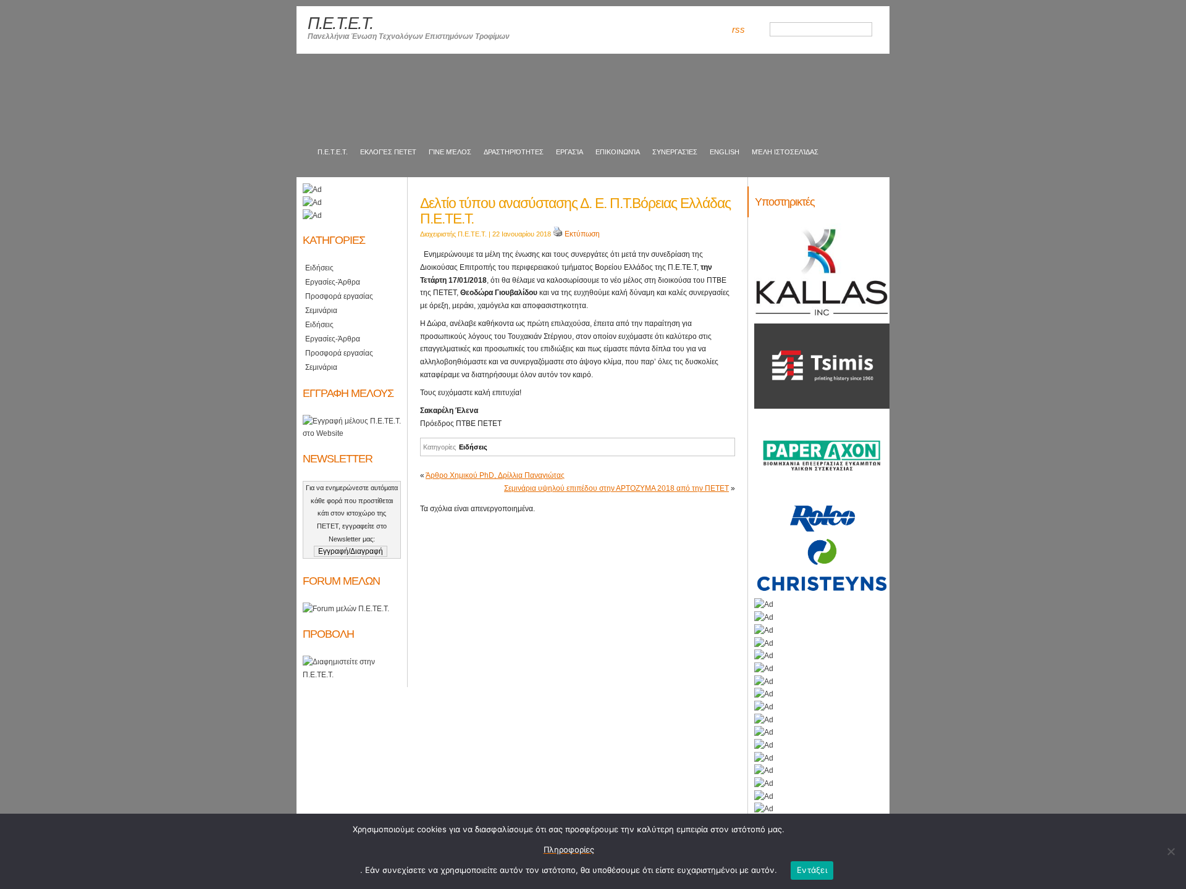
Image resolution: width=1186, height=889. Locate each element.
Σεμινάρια (321, 310)
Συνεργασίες (674, 152)
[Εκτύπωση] (558, 234)
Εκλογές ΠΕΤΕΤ (388, 152)
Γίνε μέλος (450, 152)
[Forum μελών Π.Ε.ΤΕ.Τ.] (346, 608)
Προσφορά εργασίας (339, 296)
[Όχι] (1170, 851)
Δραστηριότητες (514, 152)
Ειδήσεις (473, 447)
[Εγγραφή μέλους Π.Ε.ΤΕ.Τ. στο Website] (352, 433)
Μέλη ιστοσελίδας (785, 152)
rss (738, 30)
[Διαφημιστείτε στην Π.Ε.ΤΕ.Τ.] (352, 674)
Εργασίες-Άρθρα (332, 282)
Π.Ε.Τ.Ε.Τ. (332, 152)
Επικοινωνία (617, 152)
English (724, 152)
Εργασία (569, 152)
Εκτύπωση (582, 234)
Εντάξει (812, 870)
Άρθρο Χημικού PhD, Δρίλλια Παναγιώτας (495, 475)
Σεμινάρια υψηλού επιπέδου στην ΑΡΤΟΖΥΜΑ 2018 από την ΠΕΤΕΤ (616, 488)
